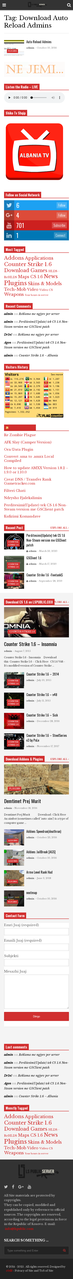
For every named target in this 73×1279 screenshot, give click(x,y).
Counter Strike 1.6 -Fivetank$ (44, 575)
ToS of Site (46, 1270)
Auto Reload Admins (39, 41)
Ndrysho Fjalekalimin (23, 498)
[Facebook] (13, 1186)
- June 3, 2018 (43, 878)
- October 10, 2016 (46, 47)
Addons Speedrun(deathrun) (43, 831)
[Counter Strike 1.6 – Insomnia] (36, 622)
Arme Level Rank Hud (39, 872)
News (51, 276)
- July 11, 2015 (43, 700)
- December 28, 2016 (47, 721)
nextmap (31, 892)
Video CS (46, 290)
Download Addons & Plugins (24, 759)
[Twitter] (6, 1186)
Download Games (25, 270)
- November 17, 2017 (47, 746)
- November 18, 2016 (25, 808)
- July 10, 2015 (43, 680)
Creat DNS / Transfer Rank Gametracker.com (27, 481)
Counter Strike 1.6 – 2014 (42, 674)
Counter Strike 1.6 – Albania (38, 355)
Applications (39, 258)
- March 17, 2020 (47, 563)
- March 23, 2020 (47, 551)
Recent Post (14, 527)
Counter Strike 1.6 (28, 264)
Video (32, 289)
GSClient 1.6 (33, 557)
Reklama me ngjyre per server (39, 314)
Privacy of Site (24, 1270)
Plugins (12, 51)
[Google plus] (21, 1186)
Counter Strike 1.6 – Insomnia (30, 643)
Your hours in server (36, 295)
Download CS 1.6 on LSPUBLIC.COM (29, 602)
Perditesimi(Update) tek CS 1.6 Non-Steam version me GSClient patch (35, 507)
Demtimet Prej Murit (22, 800)
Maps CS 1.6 (30, 276)
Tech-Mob (15, 289)
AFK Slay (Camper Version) (28, 442)
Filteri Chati (15, 491)
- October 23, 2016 (46, 837)
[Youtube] (29, 1186)
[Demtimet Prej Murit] (36, 779)
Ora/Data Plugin (18, 449)
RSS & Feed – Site (21, 427)
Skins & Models (45, 283)
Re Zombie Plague (20, 435)
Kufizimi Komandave (22, 516)
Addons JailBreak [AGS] (41, 851)
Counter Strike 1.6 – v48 (41, 694)
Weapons (14, 294)
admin (30, 47)
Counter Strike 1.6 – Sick (42, 715)
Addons (14, 258)
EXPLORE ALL (59, 528)
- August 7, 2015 (22, 651)
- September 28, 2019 (50, 581)
